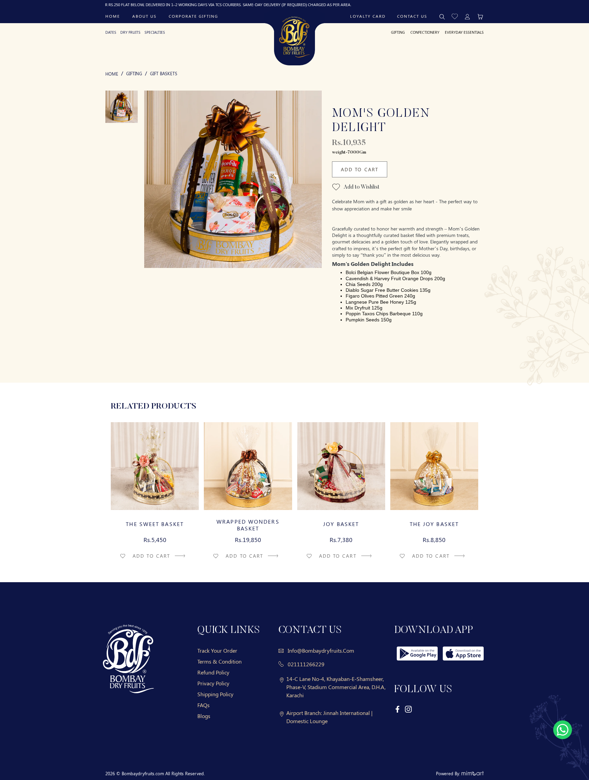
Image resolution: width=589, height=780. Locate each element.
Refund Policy (213, 672)
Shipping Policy (215, 694)
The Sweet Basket (155, 524)
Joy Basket (341, 524)
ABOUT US (144, 16)
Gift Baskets (163, 73)
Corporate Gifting (193, 16)
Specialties (155, 32)
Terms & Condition (219, 661)
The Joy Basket (434, 524)
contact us (412, 16)
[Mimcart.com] (473, 773)
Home (112, 16)
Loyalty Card (368, 16)
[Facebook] (397, 709)
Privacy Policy (213, 683)
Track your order (217, 650)
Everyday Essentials (464, 32)
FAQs (203, 705)
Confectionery (424, 32)
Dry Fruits (130, 32)
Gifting (398, 32)
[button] (455, 16)
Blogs (203, 715)
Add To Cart (359, 169)
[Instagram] (408, 709)
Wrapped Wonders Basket (248, 525)
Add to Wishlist (361, 187)
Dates (110, 32)
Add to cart (152, 556)
